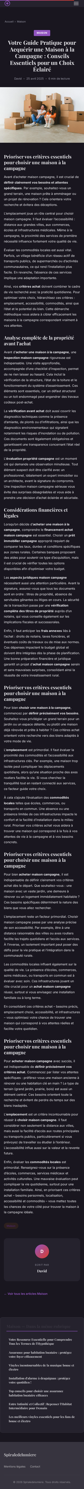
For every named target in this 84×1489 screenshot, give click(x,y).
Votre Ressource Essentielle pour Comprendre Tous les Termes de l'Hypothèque (40, 1342)
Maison (21, 21)
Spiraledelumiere (20, 1454)
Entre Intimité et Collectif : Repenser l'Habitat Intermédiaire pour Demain (40, 1406)
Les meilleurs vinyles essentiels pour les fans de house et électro (42, 1419)
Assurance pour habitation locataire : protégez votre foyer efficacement (40, 1354)
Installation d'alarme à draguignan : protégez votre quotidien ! (39, 1380)
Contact (35, 1466)
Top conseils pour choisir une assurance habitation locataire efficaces (36, 1393)
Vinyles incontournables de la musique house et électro (41, 1367)
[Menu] (76, 3)
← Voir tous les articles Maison (25, 1294)
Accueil (9, 21)
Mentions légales (14, 1466)
